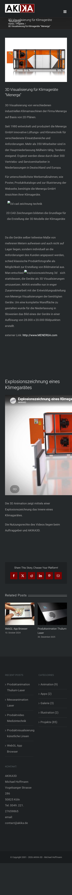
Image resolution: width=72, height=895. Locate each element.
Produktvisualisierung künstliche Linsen (19, 733)
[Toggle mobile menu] (65, 11)
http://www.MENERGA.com (40, 335)
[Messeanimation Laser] (19, 604)
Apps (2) (46, 693)
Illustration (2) (49, 712)
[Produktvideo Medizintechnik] (52, 604)
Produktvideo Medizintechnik (16, 718)
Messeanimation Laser (17, 628)
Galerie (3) (47, 703)
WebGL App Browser (14, 748)
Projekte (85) (49, 722)
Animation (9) (49, 684)
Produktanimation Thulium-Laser (18, 687)
